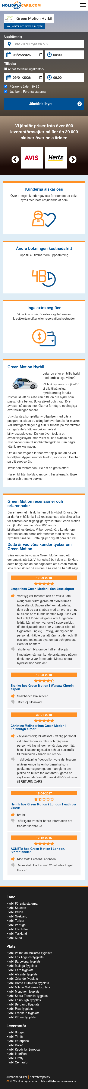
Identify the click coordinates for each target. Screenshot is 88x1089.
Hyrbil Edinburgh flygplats (23, 1000)
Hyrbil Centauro (17, 1062)
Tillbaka (10, 63)
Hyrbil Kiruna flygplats (21, 1017)
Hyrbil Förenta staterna (22, 903)
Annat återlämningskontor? (25, 69)
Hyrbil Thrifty (14, 1036)
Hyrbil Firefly (14, 1058)
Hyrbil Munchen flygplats (23, 991)
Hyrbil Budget (15, 1032)
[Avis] (32, 157)
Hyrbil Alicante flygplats (22, 974)
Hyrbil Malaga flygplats (21, 965)
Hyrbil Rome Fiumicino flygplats (27, 983)
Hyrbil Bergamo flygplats (22, 1004)
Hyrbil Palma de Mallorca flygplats (29, 953)
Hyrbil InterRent (17, 1053)
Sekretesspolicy (40, 1077)
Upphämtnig (13, 36)
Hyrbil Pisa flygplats (19, 1008)
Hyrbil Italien (14, 912)
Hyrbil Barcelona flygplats (23, 961)
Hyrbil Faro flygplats (19, 970)
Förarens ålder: (23, 86)
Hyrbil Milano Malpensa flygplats (28, 987)
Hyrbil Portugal (16, 925)
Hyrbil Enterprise (17, 1041)
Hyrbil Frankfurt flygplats (22, 1013)
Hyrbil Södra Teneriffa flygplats (27, 995)
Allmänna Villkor (17, 1077)
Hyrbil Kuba (14, 938)
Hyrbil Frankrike (17, 929)
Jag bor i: (26, 91)
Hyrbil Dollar (14, 1045)
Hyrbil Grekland (16, 916)
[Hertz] (56, 157)
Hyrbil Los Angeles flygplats (25, 957)
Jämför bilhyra (55, 103)
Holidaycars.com (28, 1081)
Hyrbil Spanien (16, 907)
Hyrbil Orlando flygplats (22, 978)
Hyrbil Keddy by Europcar (23, 1049)
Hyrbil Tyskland (16, 933)
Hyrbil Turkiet (15, 920)
